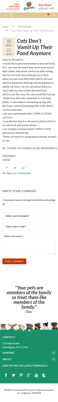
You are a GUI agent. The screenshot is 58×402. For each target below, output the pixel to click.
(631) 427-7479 (46, 8)
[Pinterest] (21, 375)
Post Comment (14, 261)
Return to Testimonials (18, 173)
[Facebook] (6, 168)
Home (5, 26)
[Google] (23, 168)
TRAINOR (36, 393)
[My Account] (11, 15)
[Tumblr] (44, 375)
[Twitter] (15, 168)
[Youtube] (36, 375)
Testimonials (24, 26)
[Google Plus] (29, 375)
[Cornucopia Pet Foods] (29, 6)
